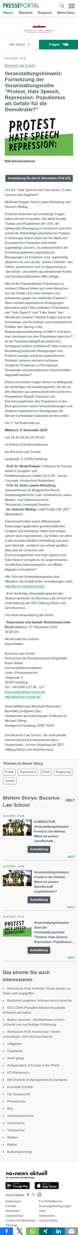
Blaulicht (25, 12)
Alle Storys (17, 44)
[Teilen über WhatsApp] (32, 1231)
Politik (9, 772)
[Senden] (71, 1231)
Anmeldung (39, 849)
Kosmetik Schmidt (20, 1087)
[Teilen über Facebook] (6, 1231)
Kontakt (10, 1206)
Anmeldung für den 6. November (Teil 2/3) (39, 178)
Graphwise (15, 1051)
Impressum (13, 1201)
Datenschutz (14, 1215)
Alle (69, 800)
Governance (16, 1123)
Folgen (54, 44)
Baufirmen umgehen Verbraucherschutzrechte (39, 1000)
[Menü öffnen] (71, 6)
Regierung (63, 772)
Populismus (28, 772)
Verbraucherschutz (20, 1116)
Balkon (12, 1144)
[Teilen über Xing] (45, 1231)
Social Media (48, 1220)
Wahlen (12, 1137)
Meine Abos (66, 12)
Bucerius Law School (20, 65)
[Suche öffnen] (62, 6)
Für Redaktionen (51, 1201)
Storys (8, 12)
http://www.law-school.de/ (23, 696)
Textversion (47, 1215)
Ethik (46, 772)
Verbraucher (16, 1130)
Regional (44, 12)
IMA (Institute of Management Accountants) (37, 1080)
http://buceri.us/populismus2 (24, 586)
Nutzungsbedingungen (55, 1206)
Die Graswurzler (18, 1094)
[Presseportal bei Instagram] (38, 1194)
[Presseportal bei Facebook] (27, 1195)
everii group (15, 1058)
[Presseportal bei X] (32, 1195)
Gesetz (10, 781)
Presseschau (16, 1101)
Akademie (12, 1211)
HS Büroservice (18, 1072)
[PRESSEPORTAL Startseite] (21, 5)
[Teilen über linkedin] (58, 1231)
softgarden (14, 1043)
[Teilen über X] (19, 1231)
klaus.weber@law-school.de (25, 692)
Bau (10, 1108)
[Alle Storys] (39, 36)
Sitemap (11, 1225)
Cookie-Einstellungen (20, 1220)
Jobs (42, 1211)
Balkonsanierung (19, 1152)
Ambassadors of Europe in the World (33, 1065)
